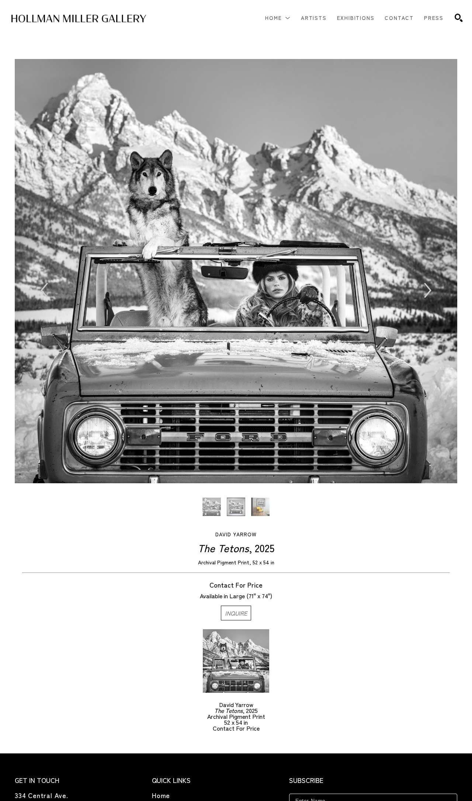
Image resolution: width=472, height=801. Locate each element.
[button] (278, 17)
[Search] (459, 18)
